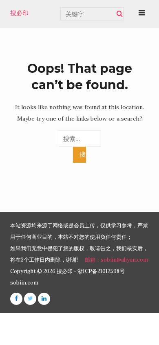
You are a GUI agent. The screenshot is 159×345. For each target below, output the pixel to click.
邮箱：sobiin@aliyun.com (116, 259)
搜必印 (19, 13)
